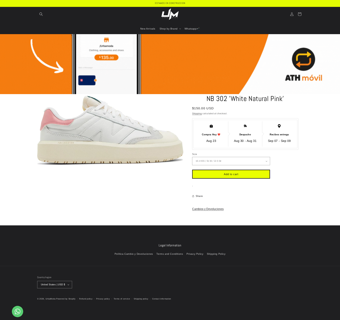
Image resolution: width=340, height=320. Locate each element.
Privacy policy (103, 299)
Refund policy (85, 299)
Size (194, 154)
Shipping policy (141, 299)
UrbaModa (51, 299)
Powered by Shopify (66, 299)
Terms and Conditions (169, 253)
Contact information (161, 299)
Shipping (197, 113)
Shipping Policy (216, 253)
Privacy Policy (194, 253)
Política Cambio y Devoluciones (134, 253)
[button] (41, 14)
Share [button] (199, 196)
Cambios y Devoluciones (208, 209)
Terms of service (122, 299)
